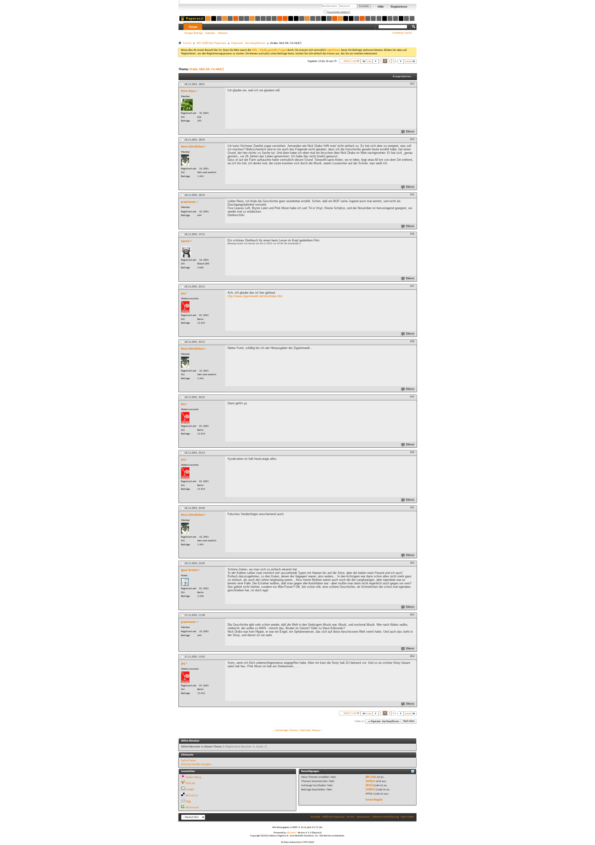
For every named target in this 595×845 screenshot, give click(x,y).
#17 (412, 286)
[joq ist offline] (185, 307)
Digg (188, 801)
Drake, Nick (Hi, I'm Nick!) (206, 69)
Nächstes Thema (310, 730)
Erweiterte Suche (402, 32)
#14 (412, 139)
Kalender (210, 33)
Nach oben (409, 721)
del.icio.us (191, 795)
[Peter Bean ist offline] (187, 105)
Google (189, 789)
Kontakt (315, 816)
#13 (412, 83)
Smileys (370, 781)
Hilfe (381, 6)
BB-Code (371, 777)
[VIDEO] (370, 789)
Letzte (408, 61)
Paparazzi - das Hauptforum (248, 43)
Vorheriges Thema (286, 730)
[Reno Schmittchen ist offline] (185, 160)
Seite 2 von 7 (351, 60)
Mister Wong (193, 777)
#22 (412, 563)
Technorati (191, 807)
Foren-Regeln (374, 799)
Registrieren (399, 6)
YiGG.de (190, 783)
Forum (193, 27)
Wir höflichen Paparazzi (211, 43)
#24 (412, 656)
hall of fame (188, 760)
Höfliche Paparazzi (333, 816)
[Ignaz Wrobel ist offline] (185, 582)
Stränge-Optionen (402, 76)
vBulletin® (291, 833)
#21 (412, 507)
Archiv (351, 816)
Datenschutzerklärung (385, 816)
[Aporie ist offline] (186, 251)
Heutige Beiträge (193, 33)
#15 (412, 194)
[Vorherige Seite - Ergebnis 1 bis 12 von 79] (376, 61)
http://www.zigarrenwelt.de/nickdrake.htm (255, 296)
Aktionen (223, 33)
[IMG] (369, 785)
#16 (412, 234)
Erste (368, 61)
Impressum (363, 816)
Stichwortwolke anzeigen (196, 764)
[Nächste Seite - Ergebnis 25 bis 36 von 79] (400, 61)
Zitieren (410, 132)
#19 (412, 396)
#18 (412, 341)
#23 (412, 614)
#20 (412, 452)
